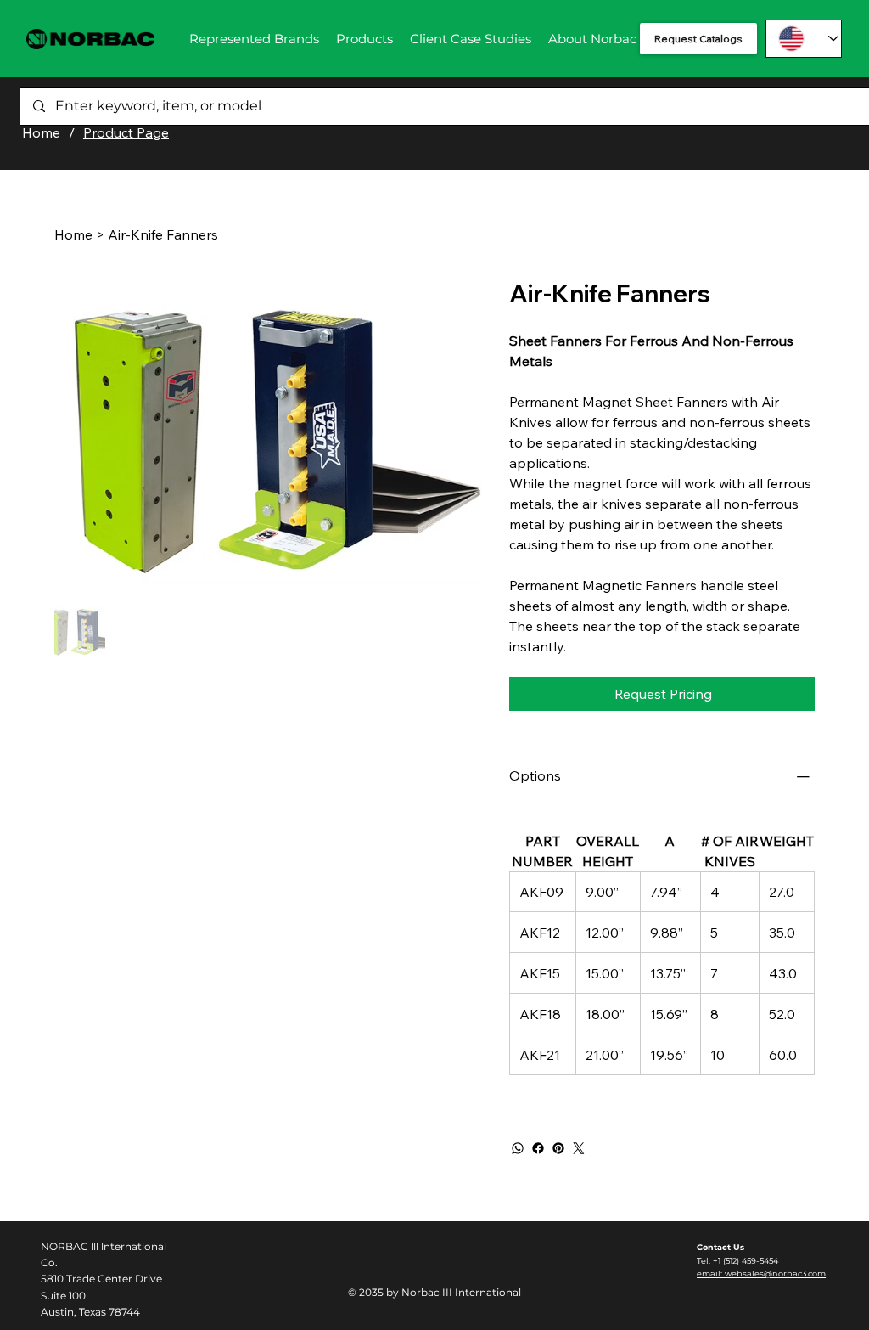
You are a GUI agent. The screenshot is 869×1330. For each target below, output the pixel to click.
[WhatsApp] (517, 1148)
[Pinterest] (558, 1148)
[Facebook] (538, 1148)
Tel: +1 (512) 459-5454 (779, 96)
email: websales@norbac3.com (761, 1273)
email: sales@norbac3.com (793, 109)
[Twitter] (578, 1148)
